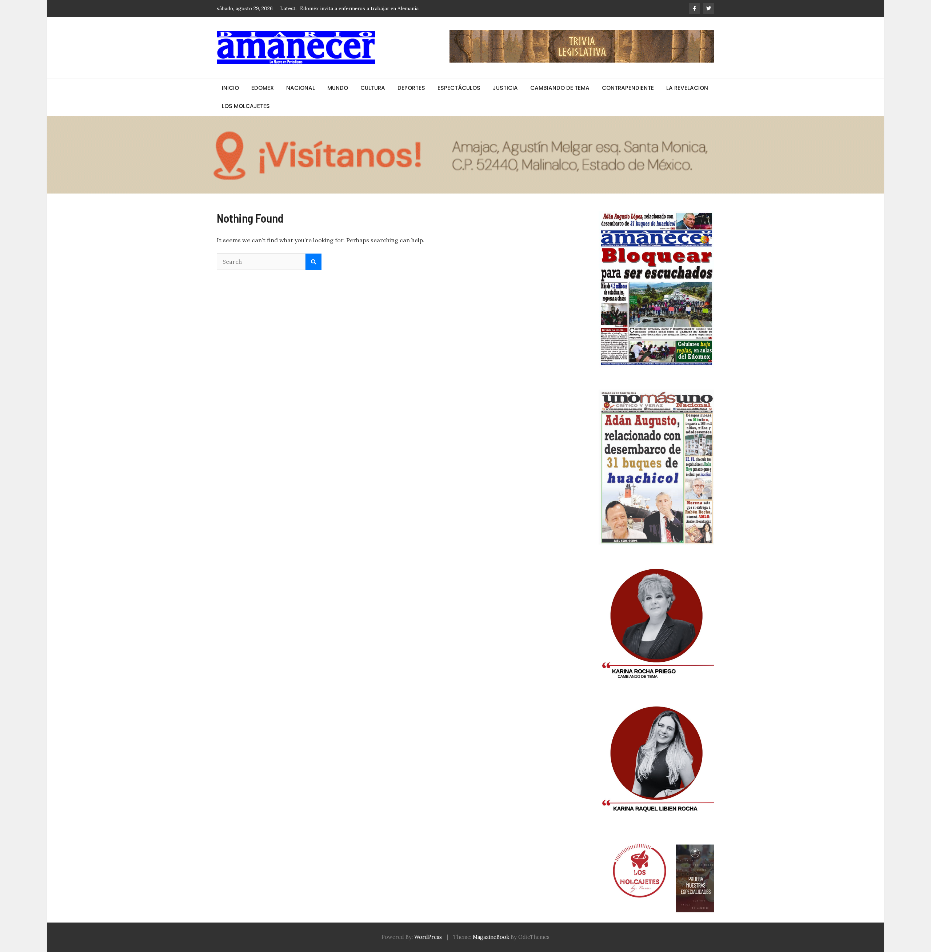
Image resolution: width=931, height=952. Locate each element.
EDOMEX (262, 88)
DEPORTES (411, 88)
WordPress (428, 937)
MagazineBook (491, 937)
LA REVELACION (687, 88)
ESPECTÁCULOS (458, 88)
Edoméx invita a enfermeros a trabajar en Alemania (359, 8)
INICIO (230, 88)
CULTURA (372, 88)
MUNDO (337, 88)
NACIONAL (300, 88)
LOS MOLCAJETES (246, 106)
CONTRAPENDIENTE (628, 88)
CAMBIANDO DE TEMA (560, 88)
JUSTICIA (505, 88)
